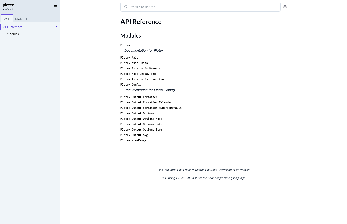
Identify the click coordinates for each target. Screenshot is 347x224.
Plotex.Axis (129, 57)
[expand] (56, 27)
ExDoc (180, 178)
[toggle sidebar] (55, 6)
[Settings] (285, 7)
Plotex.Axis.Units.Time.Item (142, 79)
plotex (8, 4)
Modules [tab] (22, 18)
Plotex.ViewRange (133, 140)
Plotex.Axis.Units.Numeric (140, 68)
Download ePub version (234, 169)
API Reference (12, 27)
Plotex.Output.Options (137, 113)
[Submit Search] (125, 7)
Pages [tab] (7, 18)
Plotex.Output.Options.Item (141, 129)
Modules (13, 34)
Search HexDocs (206, 169)
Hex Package (167, 169)
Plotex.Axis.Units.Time (138, 73)
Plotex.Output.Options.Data (141, 124)
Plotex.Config (130, 84)
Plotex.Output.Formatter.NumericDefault (151, 107)
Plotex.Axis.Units (134, 63)
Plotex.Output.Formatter (138, 97)
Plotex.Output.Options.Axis (141, 118)
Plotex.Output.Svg (134, 135)
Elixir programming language (226, 178)
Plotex (125, 45)
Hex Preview (185, 169)
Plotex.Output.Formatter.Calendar (146, 102)
